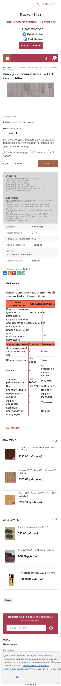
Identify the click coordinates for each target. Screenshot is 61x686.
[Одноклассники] (10, 273)
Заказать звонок (31, 45)
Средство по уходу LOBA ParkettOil (38, 573)
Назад (8, 600)
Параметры (13, 428)
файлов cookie (24, 659)
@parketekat (35, 34)
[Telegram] (23, 273)
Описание (12, 283)
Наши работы (10, 644)
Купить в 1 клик (13, 163)
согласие (44, 655)
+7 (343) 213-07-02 (31, 29)
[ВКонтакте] (5, 273)
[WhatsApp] (19, 273)
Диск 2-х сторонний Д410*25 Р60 (34, 527)
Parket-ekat (35, 39)
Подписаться (51, 628)
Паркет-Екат (30, 14)
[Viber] (14, 273)
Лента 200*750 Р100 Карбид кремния (36, 550)
